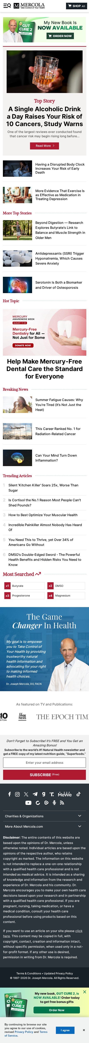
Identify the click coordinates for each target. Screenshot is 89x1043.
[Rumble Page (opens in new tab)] (46, 803)
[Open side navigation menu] (8, 6)
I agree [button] (65, 1030)
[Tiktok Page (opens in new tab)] (78, 795)
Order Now (56, 1010)
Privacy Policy (24, 1031)
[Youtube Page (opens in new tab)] (28, 803)
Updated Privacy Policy (58, 973)
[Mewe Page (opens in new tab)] (65, 795)
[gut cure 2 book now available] (44, 29)
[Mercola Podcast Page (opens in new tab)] (54, 803)
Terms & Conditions (28, 973)
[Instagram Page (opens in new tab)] (17, 795)
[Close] (84, 992)
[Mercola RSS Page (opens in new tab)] (62, 803)
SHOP (78, 6)
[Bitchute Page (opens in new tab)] (38, 803)
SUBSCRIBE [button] (44, 775)
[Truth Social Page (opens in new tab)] (52, 795)
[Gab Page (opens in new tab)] (43, 795)
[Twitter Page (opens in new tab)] (26, 795)
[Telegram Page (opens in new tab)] (35, 795)
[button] (83, 1030)
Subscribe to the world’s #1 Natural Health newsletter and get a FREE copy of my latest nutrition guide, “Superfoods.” (44, 752)
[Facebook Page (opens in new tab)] (9, 795)
